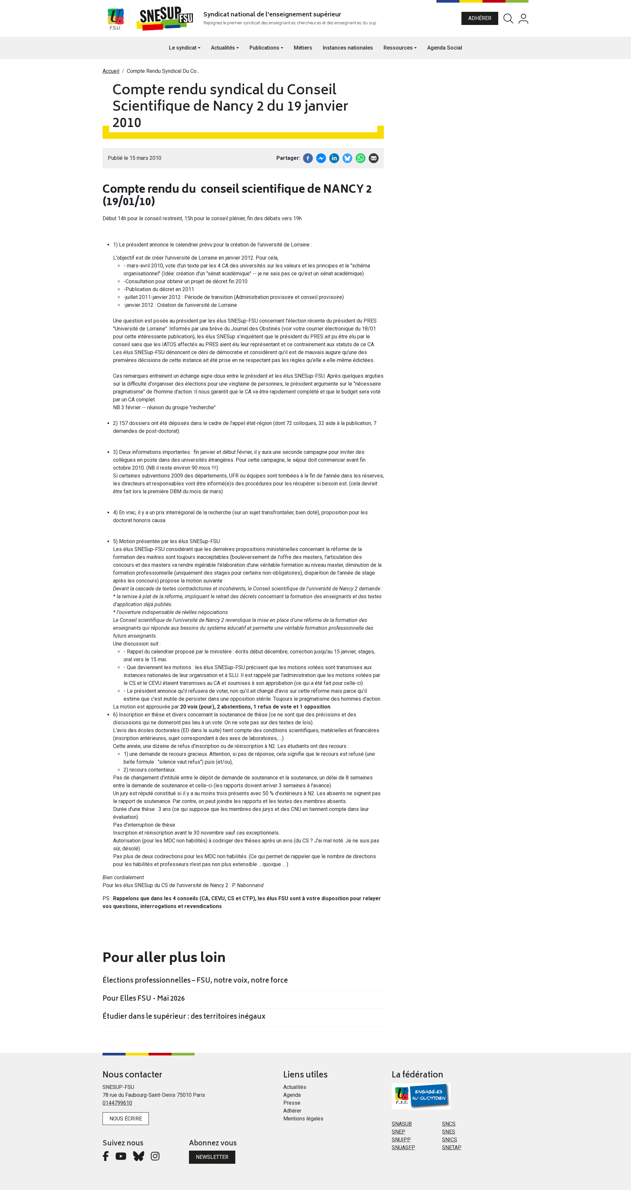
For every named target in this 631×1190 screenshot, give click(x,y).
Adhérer (479, 18)
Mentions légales (303, 1119)
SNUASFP (403, 1147)
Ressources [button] (398, 48)
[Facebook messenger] (321, 158)
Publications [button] (264, 48)
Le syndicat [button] (183, 48)
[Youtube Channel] (121, 1158)
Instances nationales (348, 48)
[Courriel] (374, 158)
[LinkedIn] (334, 158)
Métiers (303, 48)
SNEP (398, 1132)
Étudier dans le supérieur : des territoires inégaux (184, 1017)
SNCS (449, 1124)
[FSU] (116, 18)
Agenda (292, 1095)
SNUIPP (401, 1140)
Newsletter (212, 1157)
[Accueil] (166, 18)
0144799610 (117, 1103)
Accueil (111, 71)
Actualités (294, 1087)
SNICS (449, 1140)
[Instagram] (155, 1158)
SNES (448, 1132)
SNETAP (451, 1147)
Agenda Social (444, 48)
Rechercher (508, 18)
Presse (291, 1103)
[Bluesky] (138, 1158)
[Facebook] (308, 158)
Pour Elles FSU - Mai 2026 (144, 999)
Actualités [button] (223, 48)
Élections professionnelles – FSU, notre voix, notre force (195, 981)
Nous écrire (125, 1119)
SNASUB (402, 1124)
